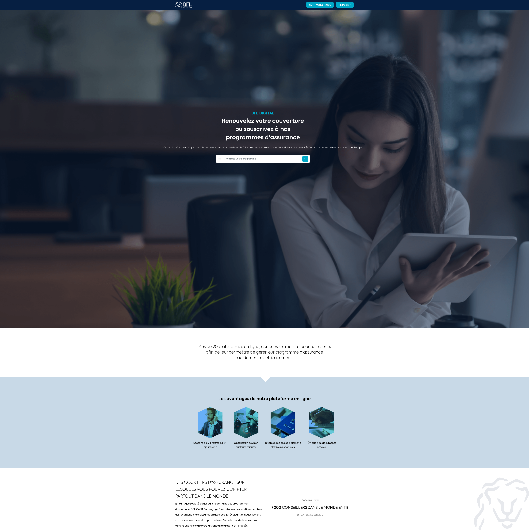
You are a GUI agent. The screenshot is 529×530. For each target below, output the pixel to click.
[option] (310, 501)
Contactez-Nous (320, 5)
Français (344, 5)
